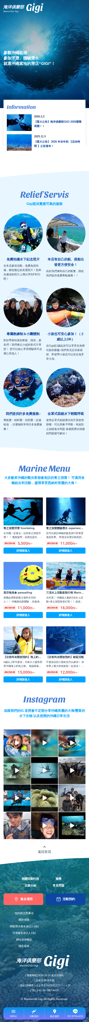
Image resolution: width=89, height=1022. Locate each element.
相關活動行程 (30, 878)
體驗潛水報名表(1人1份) (24, 926)
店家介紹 (30, 885)
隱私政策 (24, 946)
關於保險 (24, 919)
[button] (13, 1013)
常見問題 (58, 885)
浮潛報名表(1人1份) (24, 933)
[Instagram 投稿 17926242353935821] (71, 825)
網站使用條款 (24, 939)
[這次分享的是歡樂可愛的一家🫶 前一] (44, 825)
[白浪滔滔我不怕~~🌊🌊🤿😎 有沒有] (17, 798)
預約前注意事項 (24, 913)
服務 (58, 878)
